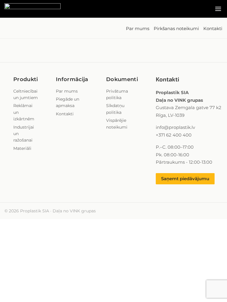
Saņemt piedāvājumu (185, 178)
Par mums (137, 28)
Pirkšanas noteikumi (176, 28)
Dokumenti (122, 79)
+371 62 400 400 (174, 135)
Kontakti (212, 28)
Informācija (72, 79)
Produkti (25, 79)
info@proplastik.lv (175, 127)
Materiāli (22, 148)
